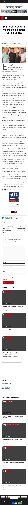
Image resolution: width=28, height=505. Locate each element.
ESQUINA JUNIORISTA (15, 424)
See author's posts (14, 207)
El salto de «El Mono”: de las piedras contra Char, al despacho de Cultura (13, 330)
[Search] (26, 18)
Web (4, 271)
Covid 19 (13, 220)
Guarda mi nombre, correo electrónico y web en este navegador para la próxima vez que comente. (13, 277)
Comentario (6, 244)
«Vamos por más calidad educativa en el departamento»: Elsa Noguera (7, 228)
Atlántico (9, 424)
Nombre (5, 262)
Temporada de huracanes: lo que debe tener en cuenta (20, 227)
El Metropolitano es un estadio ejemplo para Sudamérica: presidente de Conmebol (13, 440)
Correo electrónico (7, 266)
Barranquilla (14, 23)
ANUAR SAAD (15, 333)
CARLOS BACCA (7, 220)
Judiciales (9, 470)
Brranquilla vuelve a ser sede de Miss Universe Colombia (12, 353)
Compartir (17, 218)
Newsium (23, 501)
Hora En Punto (6, 43)
